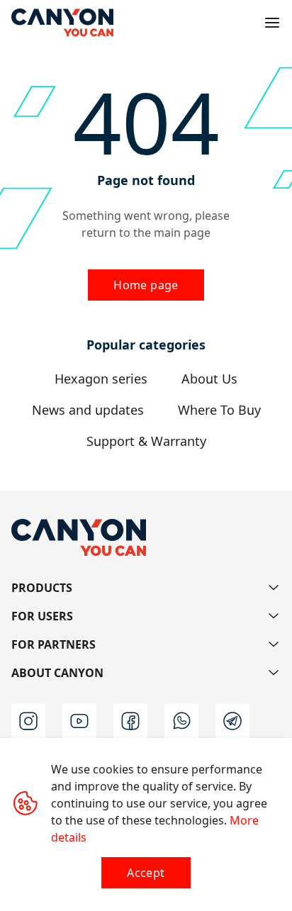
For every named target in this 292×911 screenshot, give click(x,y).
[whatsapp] (181, 721)
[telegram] (232, 721)
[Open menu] (272, 22)
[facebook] (130, 721)
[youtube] (79, 721)
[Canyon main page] (62, 23)
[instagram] (28, 721)
